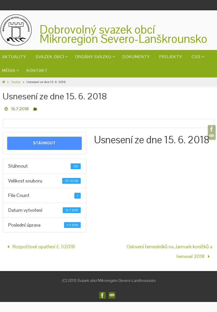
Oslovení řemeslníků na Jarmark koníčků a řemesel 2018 (169, 250)
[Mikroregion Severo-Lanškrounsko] (212, 129)
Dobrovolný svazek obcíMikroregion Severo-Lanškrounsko (123, 34)
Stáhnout (44, 143)
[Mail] (212, 136)
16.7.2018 (20, 109)
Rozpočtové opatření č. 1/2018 (43, 246)
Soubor (16, 82)
